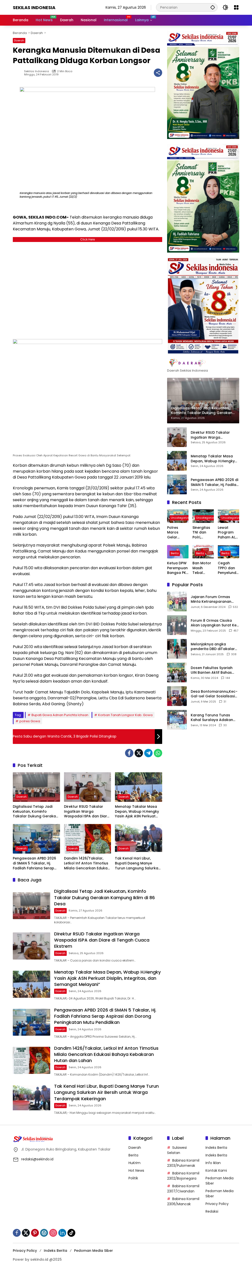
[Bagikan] (158, 73)
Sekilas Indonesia (34, 7)
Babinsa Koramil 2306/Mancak (183, 1201)
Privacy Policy (217, 1203)
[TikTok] (71, 1233)
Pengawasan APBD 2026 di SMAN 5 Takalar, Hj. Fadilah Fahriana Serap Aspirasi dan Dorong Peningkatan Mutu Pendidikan (34, 863)
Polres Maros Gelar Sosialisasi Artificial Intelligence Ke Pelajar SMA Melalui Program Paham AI (177, 532)
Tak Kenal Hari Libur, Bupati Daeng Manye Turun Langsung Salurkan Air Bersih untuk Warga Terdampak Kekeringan (137, 863)
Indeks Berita (216, 1147)
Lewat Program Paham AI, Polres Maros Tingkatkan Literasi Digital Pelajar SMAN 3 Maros (228, 532)
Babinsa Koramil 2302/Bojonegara (183, 1176)
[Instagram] (53, 1233)
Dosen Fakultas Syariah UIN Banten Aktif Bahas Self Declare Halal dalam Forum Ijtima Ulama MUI (213, 670)
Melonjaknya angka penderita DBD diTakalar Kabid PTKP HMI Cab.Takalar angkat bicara (213, 647)
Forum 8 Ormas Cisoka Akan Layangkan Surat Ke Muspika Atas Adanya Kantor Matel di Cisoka (213, 623)
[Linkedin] (62, 1233)
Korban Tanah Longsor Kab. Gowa (125, 715)
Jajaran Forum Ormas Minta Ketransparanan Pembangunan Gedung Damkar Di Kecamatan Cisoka (212, 599)
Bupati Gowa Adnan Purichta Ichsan (60, 715)
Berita (175, 553)
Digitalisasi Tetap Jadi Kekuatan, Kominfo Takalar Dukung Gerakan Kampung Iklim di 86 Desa (36, 811)
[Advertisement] (87, 289)
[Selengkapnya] (203, 363)
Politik (133, 1178)
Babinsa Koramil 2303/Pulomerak (183, 1163)
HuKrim (134, 1162)
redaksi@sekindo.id (37, 1159)
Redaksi (211, 1211)
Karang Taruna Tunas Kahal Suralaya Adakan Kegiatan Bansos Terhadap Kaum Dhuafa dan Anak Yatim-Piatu (212, 717)
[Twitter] (139, 753)
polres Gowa (29, 721)
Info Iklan (213, 1162)
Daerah (19, 40)
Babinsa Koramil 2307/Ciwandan (183, 1189)
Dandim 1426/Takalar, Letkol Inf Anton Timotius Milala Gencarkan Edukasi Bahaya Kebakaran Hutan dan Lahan (87, 863)
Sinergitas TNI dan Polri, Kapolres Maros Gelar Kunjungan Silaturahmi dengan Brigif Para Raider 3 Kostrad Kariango (202, 532)
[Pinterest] (35, 1233)
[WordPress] (44, 1233)
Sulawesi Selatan (177, 1150)
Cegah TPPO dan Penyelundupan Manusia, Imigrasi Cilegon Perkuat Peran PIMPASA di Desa (228, 568)
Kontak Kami (216, 1170)
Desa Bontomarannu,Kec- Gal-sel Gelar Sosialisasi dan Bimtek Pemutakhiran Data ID (214, 694)
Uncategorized (181, 518)
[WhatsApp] (158, 753)
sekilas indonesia (36, 71)
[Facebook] (129, 753)
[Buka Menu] (236, 7)
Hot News (136, 1170)
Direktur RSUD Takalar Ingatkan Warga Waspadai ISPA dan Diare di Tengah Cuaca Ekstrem (87, 811)
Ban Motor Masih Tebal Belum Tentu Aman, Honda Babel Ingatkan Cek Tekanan (201, 568)
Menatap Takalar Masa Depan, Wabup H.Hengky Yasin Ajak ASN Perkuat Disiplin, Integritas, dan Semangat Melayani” (137, 811)
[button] (213, 7)
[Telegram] (148, 753)
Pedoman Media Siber (93, 1250)
